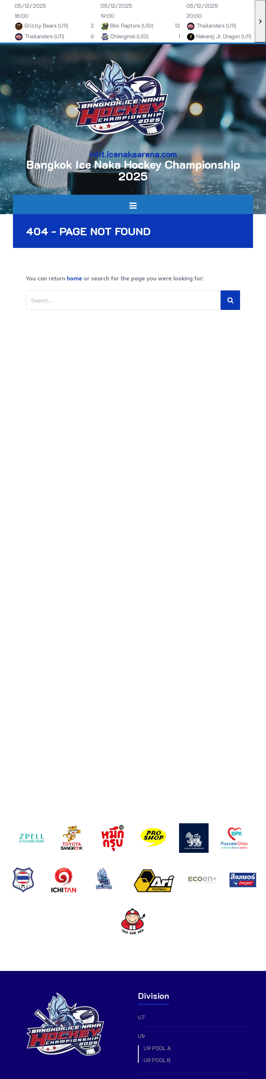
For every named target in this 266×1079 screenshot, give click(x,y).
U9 (141, 1036)
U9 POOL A (157, 1048)
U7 (141, 1017)
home (74, 278)
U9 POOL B (157, 1060)
